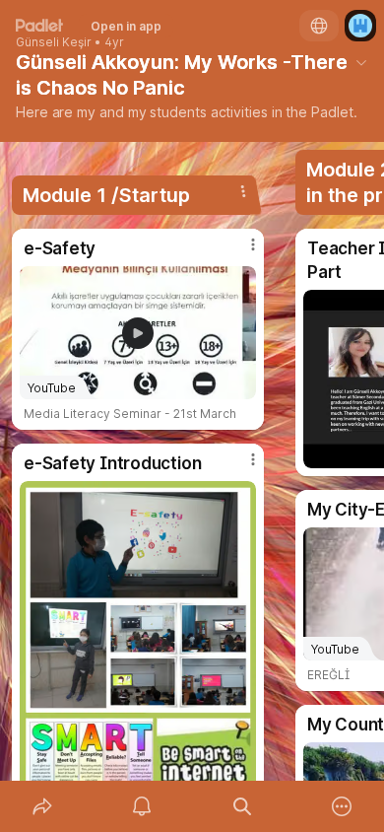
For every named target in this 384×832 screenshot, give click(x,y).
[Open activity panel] (142, 806)
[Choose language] (319, 25)
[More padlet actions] (342, 806)
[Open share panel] (42, 806)
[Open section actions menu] (243, 191)
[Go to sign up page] (360, 25)
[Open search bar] (242, 806)
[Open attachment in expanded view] (138, 648)
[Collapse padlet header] (361, 62)
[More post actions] (240, 252)
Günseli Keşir (54, 42)
